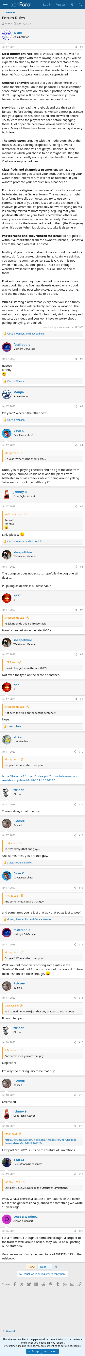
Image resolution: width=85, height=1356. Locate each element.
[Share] (76, 47)
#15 (81, 997)
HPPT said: (11, 662)
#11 (81, 804)
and (25, 333)
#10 (81, 751)
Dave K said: (12, 1005)
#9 (81, 699)
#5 (81, 506)
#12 (81, 835)
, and (29, 919)
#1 (81, 47)
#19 (81, 1174)
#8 (81, 654)
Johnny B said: (13, 1182)
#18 (81, 1126)
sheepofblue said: (15, 617)
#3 (81, 406)
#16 (81, 1042)
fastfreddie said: (14, 514)
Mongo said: (12, 453)
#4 (81, 445)
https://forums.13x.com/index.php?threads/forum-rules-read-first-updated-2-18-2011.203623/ (40, 778)
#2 (81, 359)
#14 (81, 944)
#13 (81, 887)
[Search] (80, 4)
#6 (81, 566)
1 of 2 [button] (31, 1267)
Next (43, 1267)
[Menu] (5, 4)
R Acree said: (12, 895)
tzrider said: (11, 843)
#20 (81, 1231)
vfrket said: (11, 1134)
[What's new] (72, 4)
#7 (81, 610)
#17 (81, 1095)
